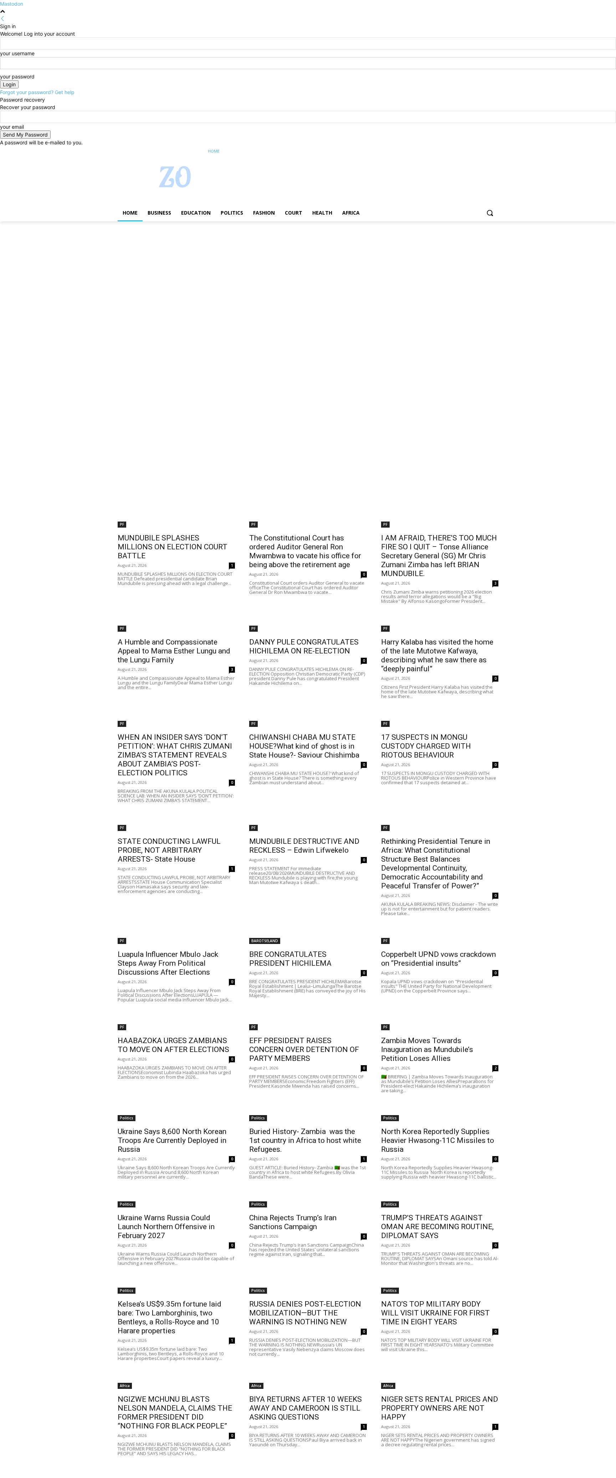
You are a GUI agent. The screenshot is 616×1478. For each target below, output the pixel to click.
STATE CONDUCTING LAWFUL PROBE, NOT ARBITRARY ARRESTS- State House (169, 850)
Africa (125, 1385)
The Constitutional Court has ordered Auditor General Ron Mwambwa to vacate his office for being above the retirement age (305, 551)
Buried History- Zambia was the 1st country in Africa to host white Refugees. (305, 1140)
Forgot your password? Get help (37, 92)
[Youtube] (494, 151)
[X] (475, 151)
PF (122, 524)
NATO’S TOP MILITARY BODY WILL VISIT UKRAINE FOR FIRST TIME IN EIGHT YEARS (435, 1313)
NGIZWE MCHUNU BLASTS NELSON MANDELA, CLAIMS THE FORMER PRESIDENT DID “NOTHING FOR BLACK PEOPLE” (175, 1412)
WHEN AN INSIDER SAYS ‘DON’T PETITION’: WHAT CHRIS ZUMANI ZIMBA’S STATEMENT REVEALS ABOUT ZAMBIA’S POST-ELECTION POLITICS (175, 755)
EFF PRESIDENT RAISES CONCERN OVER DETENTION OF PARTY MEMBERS (304, 1049)
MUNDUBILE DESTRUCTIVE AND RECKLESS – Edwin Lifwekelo (304, 846)
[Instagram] (465, 151)
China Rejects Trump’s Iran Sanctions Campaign (293, 1222)
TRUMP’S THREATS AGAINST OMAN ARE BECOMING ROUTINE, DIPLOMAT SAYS (437, 1226)
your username (17, 53)
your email (12, 127)
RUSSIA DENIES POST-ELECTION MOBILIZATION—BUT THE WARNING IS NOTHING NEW (305, 1313)
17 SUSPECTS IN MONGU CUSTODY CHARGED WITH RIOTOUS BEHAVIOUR (426, 746)
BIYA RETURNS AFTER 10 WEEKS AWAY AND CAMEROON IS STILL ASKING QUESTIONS (305, 1408)
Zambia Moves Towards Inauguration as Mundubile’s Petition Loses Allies (427, 1049)
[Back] (2, 19)
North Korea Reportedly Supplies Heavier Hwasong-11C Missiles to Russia (437, 1140)
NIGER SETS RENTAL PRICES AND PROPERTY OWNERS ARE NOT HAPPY (439, 1408)
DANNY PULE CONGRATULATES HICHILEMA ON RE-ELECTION (304, 646)
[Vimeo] (484, 151)
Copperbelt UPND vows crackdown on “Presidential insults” (438, 959)
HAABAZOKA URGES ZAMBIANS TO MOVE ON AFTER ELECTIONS (173, 1045)
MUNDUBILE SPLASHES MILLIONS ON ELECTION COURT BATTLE (172, 547)
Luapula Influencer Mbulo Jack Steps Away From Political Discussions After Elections (168, 963)
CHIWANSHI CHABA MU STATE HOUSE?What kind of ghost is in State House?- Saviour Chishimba (304, 746)
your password (17, 76)
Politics (126, 1117)
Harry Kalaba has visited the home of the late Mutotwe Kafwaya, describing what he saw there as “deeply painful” (437, 655)
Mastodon (11, 4)
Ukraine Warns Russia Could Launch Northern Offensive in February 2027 (166, 1226)
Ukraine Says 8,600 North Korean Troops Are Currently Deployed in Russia (172, 1140)
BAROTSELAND (264, 940)
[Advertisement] (214, 274)
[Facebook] (455, 151)
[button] (489, 212)
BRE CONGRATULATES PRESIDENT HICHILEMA (290, 959)
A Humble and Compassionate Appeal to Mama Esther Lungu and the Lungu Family (174, 651)
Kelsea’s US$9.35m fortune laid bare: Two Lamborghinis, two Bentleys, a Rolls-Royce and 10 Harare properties (169, 1317)
